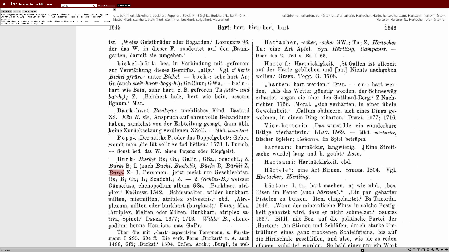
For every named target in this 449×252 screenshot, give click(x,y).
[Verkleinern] (437, 249)
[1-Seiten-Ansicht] (414, 249)
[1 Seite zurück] (442, 249)
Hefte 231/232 (125, 6)
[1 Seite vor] (446, 249)
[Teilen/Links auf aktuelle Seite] (409, 249)
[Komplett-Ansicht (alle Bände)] (423, 249)
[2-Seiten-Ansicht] (418, 249)
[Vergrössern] (432, 249)
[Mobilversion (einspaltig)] (428, 249)
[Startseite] (29, 5)
